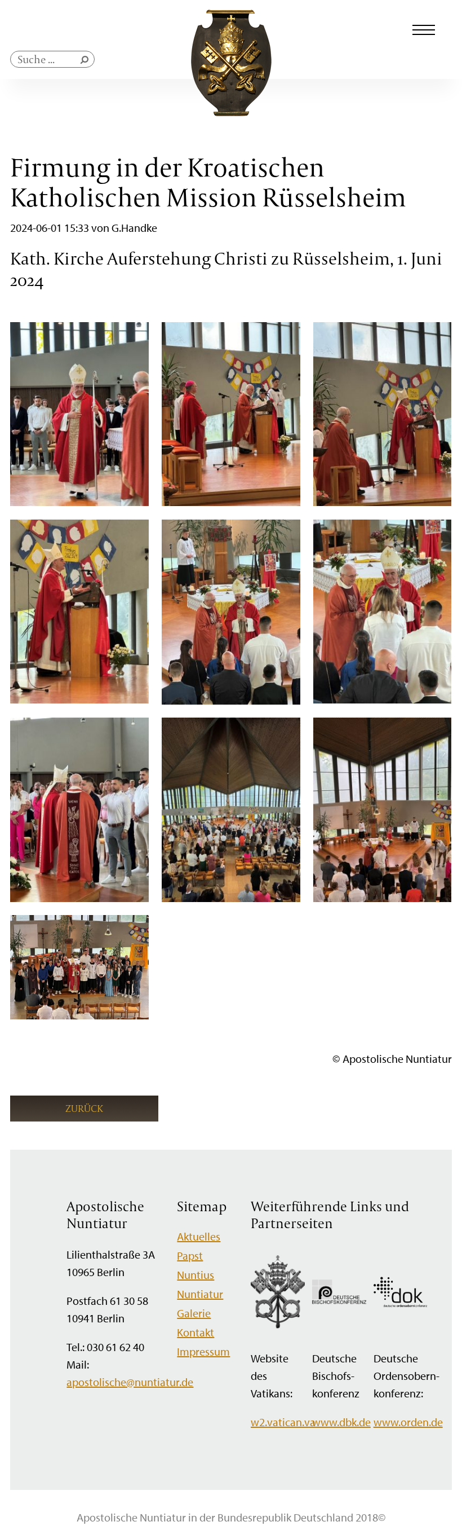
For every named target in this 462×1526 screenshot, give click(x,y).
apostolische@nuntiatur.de (129, 1382)
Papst (190, 1255)
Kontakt (195, 1332)
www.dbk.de (341, 1422)
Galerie (194, 1313)
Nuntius (195, 1275)
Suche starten (87, 62)
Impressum (203, 1351)
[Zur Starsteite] (231, 112)
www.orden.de (408, 1422)
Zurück (84, 1108)
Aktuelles (198, 1236)
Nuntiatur (200, 1294)
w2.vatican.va (283, 1422)
